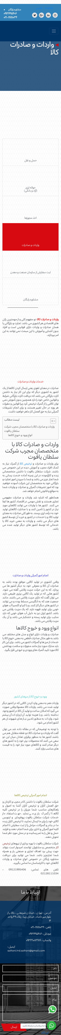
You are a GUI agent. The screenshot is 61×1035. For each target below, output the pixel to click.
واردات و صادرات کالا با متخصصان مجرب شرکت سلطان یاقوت (29, 429)
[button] (51, 421)
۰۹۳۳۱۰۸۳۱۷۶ (33, 940)
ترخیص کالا (26, 464)
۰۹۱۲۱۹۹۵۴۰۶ (35, 934)
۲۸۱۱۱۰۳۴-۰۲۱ (37, 927)
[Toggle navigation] (53, 31)
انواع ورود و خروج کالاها (20, 436)
